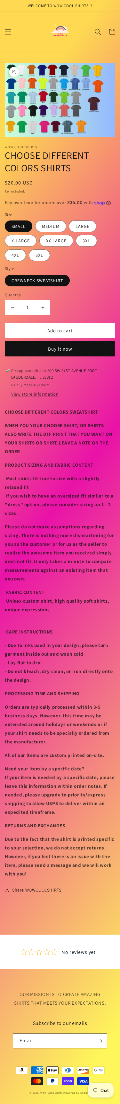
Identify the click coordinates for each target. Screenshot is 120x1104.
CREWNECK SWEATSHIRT (37, 280)
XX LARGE (56, 241)
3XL (86, 241)
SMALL (19, 226)
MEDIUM (51, 226)
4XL (15, 255)
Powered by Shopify (77, 1092)
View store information (35, 394)
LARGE (83, 226)
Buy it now (60, 349)
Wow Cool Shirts (51, 1092)
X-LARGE (21, 241)
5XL (39, 255)
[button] (8, 32)
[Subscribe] (100, 1040)
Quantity (13, 295)
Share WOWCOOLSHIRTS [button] (36, 890)
